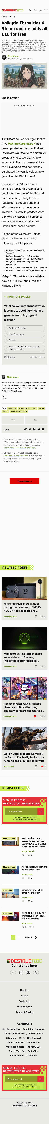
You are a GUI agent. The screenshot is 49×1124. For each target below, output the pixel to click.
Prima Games (36, 1033)
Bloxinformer (17, 1055)
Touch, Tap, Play (17, 1051)
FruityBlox (33, 1051)
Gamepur (40, 1029)
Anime (21, 408)
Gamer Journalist (16, 1042)
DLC (28, 408)
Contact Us (24, 1001)
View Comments (24, 481)
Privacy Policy (31, 819)
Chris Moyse (13, 56)
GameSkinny (33, 1042)
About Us (25, 990)
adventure (12, 408)
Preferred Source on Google (16, 455)
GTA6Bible (31, 1055)
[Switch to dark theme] (40, 10)
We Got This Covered (30, 1038)
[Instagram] (4, 397)
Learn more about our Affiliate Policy (20, 448)
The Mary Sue (33, 1046)
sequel (41, 408)
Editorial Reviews (17, 328)
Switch (5, 411)
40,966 (28, 937)
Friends (12, 340)
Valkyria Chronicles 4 (19, 411)
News (12, 17)
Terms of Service (18, 819)
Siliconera (11, 1038)
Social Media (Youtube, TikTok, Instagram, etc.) (24, 348)
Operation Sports (15, 1046)
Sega (34, 408)
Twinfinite (28, 1029)
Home (4, 17)
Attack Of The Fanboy (15, 1033)
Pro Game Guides (11, 1029)
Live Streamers (16, 334)
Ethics (24, 995)
